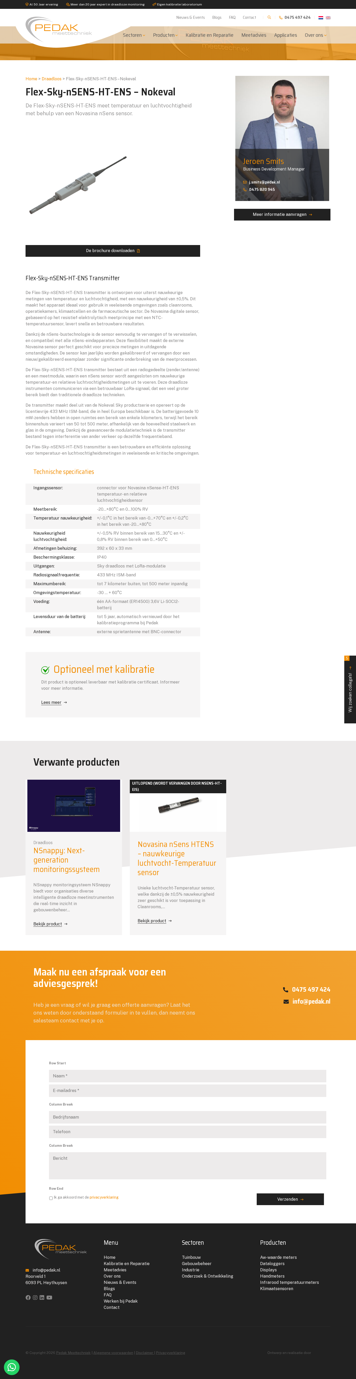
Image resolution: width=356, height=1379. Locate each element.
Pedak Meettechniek (73, 1353)
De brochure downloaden (110, 250)
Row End (56, 1189)
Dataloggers (272, 1263)
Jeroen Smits (263, 161)
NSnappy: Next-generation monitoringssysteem (66, 859)
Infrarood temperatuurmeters (289, 1282)
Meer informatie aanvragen (279, 214)
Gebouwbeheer (197, 1263)
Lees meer (51, 702)
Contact (249, 17)
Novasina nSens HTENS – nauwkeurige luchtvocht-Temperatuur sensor (177, 858)
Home (31, 78)
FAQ (232, 17)
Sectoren (132, 35)
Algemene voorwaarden (113, 1353)
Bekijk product (47, 924)
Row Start (57, 1063)
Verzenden (287, 1199)
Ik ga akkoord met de (86, 1197)
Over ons (314, 35)
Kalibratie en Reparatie (210, 35)
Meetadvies (253, 35)
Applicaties (285, 35)
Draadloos (52, 78)
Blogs (217, 17)
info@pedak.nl (310, 1001)
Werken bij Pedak (121, 1301)
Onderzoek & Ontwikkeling (207, 1276)
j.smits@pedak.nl (264, 182)
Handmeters (272, 1276)
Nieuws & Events (190, 17)
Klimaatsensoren (276, 1288)
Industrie (190, 1269)
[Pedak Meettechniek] (61, 28)
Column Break (61, 1104)
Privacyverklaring (170, 1353)
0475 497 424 (297, 17)
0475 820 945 (262, 189)
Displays (268, 1269)
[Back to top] (346, 1353)
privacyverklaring (104, 1197)
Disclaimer (145, 1353)
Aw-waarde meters (278, 1257)
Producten (164, 35)
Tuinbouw (191, 1257)
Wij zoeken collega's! (349, 684)
